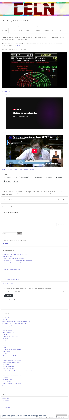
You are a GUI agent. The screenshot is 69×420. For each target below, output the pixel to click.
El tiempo (5, 343)
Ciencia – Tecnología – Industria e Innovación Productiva (16, 321)
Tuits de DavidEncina (8, 283)
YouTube (54, 30)
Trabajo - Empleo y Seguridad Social (50, 193)
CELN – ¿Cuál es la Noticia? (22, 26)
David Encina (23, 39)
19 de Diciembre (61, 200)
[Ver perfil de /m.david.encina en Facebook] (3, 243)
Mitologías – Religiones (8, 368)
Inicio (3, 26)
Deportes (5, 328)
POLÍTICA (29, 193)
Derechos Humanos (7, 330)
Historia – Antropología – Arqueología (12, 349)
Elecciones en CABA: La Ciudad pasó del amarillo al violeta (17, 260)
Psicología (5, 377)
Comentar (61, 224)
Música (4, 358)
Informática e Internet (8, 351)
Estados (4, 345)
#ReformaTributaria (7, 169)
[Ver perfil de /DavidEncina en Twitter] (5, 243)
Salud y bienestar (36, 193)
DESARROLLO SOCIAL (57, 191)
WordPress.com (7, 407)
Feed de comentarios (8, 405)
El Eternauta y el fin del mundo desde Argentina (14, 262)
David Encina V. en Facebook (11, 269)
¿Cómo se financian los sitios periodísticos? (13, 258)
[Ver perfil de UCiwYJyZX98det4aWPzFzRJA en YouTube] (7, 243)
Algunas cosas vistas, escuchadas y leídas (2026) (15, 254)
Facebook (4, 30)
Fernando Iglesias (7, 94)
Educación (5, 338)
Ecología (5, 334)
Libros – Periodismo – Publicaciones (11, 355)
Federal (20, 193)
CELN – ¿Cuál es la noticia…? (17, 20)
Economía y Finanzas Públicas (9, 193)
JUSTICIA (24, 193)
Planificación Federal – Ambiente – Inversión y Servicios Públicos (19, 370)
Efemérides (5, 340)
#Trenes (4, 91)
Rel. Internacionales (7, 379)
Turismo (5, 388)
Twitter (20, 30)
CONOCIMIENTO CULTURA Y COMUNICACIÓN (28, 191)
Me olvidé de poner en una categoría (12, 360)
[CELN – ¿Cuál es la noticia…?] (34, 9)
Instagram (37, 30)
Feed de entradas (7, 403)
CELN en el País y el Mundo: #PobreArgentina (15, 200)
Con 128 (10, 91)
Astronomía (5, 319)
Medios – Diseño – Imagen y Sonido (11, 362)
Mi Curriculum (6, 364)
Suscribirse (8, 295)
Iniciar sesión (6, 400)
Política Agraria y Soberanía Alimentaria (12, 375)
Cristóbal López (18, 169)
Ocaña (4, 132)
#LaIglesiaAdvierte (29, 169)
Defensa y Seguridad (46, 191)
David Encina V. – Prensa (59, 26)
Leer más (19, 45)
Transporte (5, 385)
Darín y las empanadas (8, 256)
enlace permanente (7, 194)
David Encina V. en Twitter (10, 280)
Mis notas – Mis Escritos (8, 366)
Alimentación (6, 317)
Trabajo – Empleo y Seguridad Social (12, 383)
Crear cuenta (6, 398)
